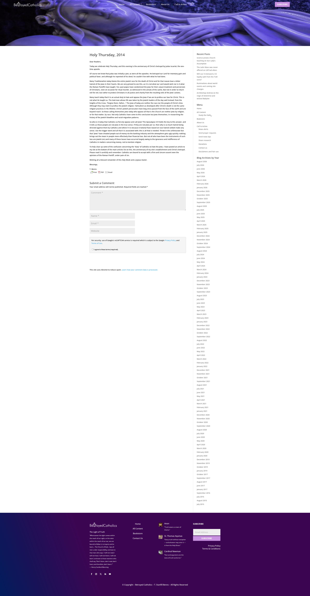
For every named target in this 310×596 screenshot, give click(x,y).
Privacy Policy (170, 240)
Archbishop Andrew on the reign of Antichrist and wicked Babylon (208, 96)
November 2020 (203, 418)
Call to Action (181, 4)
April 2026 (201, 176)
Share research (205, 140)
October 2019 (202, 467)
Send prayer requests (207, 133)
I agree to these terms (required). (106, 249)
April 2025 (201, 221)
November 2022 (203, 329)
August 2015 (202, 500)
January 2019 (202, 471)
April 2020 (201, 444)
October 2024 (202, 243)
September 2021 (203, 381)
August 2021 (202, 385)
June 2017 (201, 485)
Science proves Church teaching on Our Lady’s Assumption (206, 61)
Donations (203, 144)
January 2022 (202, 366)
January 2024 (202, 277)
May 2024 (201, 262)
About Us (165, 4)
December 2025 (203, 191)
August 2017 (202, 482)
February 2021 (202, 407)
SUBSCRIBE (282, 4)
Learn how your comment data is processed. (140, 270)
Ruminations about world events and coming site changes (207, 86)
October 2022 (202, 333)
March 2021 (201, 403)
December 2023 (203, 280)
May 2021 (201, 396)
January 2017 (202, 489)
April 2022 (201, 355)
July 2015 (200, 504)
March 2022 (201, 359)
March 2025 (201, 225)
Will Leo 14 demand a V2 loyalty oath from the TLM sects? (207, 77)
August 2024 (202, 251)
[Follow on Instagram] (96, 574)
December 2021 (203, 370)
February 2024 (202, 273)
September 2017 (203, 478)
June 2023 (201, 303)
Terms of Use (96, 243)
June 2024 (201, 258)
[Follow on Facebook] (91, 574)
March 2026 (201, 180)
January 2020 (202, 456)
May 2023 (201, 307)
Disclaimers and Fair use (209, 151)
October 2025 (202, 198)
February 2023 (202, 318)
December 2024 (203, 236)
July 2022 (200, 344)
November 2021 (203, 374)
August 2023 (202, 295)
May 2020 (201, 441)
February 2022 (202, 363)
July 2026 (200, 165)
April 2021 (201, 400)
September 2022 (203, 336)
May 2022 (201, 351)
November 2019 (203, 463)
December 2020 (203, 415)
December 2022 (203, 325)
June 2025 (201, 213)
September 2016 (203, 493)
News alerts (203, 129)
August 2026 (202, 161)
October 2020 (202, 422)
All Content (135, 4)
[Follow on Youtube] (110, 574)
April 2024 (201, 266)
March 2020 (201, 448)
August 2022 (202, 340)
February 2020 (202, 452)
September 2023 (203, 292)
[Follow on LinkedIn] (105, 574)
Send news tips (205, 137)
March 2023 (201, 314)
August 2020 (202, 430)
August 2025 (202, 206)
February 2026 (202, 184)
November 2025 (203, 195)
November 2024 (203, 239)
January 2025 (202, 232)
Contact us (203, 148)
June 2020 (201, 437)
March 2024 (201, 269)
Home (121, 4)
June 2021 (201, 392)
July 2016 (200, 497)
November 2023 (203, 284)
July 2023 (200, 299)
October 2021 (202, 377)
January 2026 (202, 187)
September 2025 (203, 202)
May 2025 (201, 217)
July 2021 (200, 389)
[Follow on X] (100, 574)
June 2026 (201, 169)
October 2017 (202, 474)
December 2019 (203, 459)
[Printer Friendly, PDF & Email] (101, 172)
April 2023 (201, 310)
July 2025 (200, 210)
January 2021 (202, 411)
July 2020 (200, 433)
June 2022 (201, 348)
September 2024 (203, 247)
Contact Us (138, 538)
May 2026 (201, 172)
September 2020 (203, 426)
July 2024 (200, 254)
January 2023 (202, 322)
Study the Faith (205, 115)
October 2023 (202, 288)
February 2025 (202, 228)
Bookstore (151, 4)
